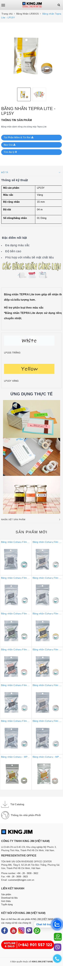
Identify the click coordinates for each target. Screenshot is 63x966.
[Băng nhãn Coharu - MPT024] (31, 664)
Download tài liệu (9, 898)
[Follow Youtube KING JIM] (13, 930)
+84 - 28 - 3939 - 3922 (27, 873)
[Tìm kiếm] (59, 5)
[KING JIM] (32, 5)
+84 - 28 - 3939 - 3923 (17, 876)
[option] (31, 55)
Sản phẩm (31, 532)
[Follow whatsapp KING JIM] (37, 930)
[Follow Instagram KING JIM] (21, 930)
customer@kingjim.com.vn (21, 880)
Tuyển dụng (7, 904)
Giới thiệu (6, 901)
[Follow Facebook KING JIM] (4, 930)
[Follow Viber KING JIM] (29, 930)
